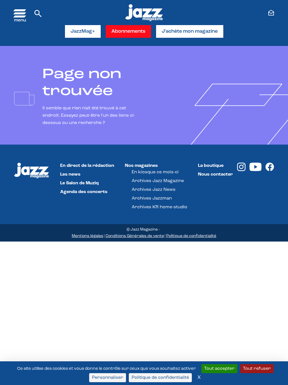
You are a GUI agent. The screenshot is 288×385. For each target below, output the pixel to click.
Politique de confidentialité (191, 236)
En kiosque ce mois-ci (155, 172)
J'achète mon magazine (190, 31)
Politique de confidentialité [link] (160, 377)
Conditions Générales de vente (134, 236)
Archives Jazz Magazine (158, 181)
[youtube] (255, 170)
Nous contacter (215, 174)
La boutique (211, 165)
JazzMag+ (83, 31)
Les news (70, 174)
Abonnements (128, 31)
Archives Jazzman (152, 198)
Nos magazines (141, 165)
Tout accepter (219, 368)
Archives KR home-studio (159, 207)
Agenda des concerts (83, 192)
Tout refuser (257, 368)
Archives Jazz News (154, 189)
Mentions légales (87, 236)
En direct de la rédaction (87, 165)
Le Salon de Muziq (79, 183)
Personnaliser (107, 377)
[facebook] (270, 170)
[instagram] (241, 170)
